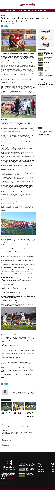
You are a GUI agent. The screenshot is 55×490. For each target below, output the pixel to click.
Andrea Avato (3, 23)
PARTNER (46, 11)
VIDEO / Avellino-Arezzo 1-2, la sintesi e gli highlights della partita (18, 412)
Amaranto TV (32, 11)
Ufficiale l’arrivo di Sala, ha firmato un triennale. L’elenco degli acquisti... (49, 74)
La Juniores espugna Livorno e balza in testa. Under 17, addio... (48, 58)
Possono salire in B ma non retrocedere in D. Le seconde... (48, 53)
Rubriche (13, 11)
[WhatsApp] (5, 26)
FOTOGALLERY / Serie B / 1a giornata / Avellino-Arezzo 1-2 (6, 412)
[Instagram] (51, 1)
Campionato (3, 15)
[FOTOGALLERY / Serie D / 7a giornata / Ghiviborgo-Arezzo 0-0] (40, 69)
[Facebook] (49, 1)
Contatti (45, 1)
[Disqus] (18, 436)
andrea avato (6, 377)
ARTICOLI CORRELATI (6, 400)
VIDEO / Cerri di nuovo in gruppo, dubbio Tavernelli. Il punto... (30, 469)
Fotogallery (22, 11)
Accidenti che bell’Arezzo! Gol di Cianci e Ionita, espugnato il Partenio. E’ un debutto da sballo (30, 413)
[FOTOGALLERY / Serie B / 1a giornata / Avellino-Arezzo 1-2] (6, 406)
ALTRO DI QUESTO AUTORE (17, 400)
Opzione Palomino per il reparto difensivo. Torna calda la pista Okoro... (30, 464)
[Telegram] (7, 26)
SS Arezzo (21, 377)
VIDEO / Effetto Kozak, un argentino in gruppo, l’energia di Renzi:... (48, 64)
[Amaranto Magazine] (27, 4)
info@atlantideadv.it (9, 478)
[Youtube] (53, 1)
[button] (52, 10)
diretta (15, 377)
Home (7, 11)
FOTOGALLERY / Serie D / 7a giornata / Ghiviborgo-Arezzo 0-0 (48, 69)
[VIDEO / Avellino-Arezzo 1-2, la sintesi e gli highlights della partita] (18, 406)
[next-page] (3, 418)
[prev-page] (2, 418)
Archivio (40, 11)
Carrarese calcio (11, 377)
